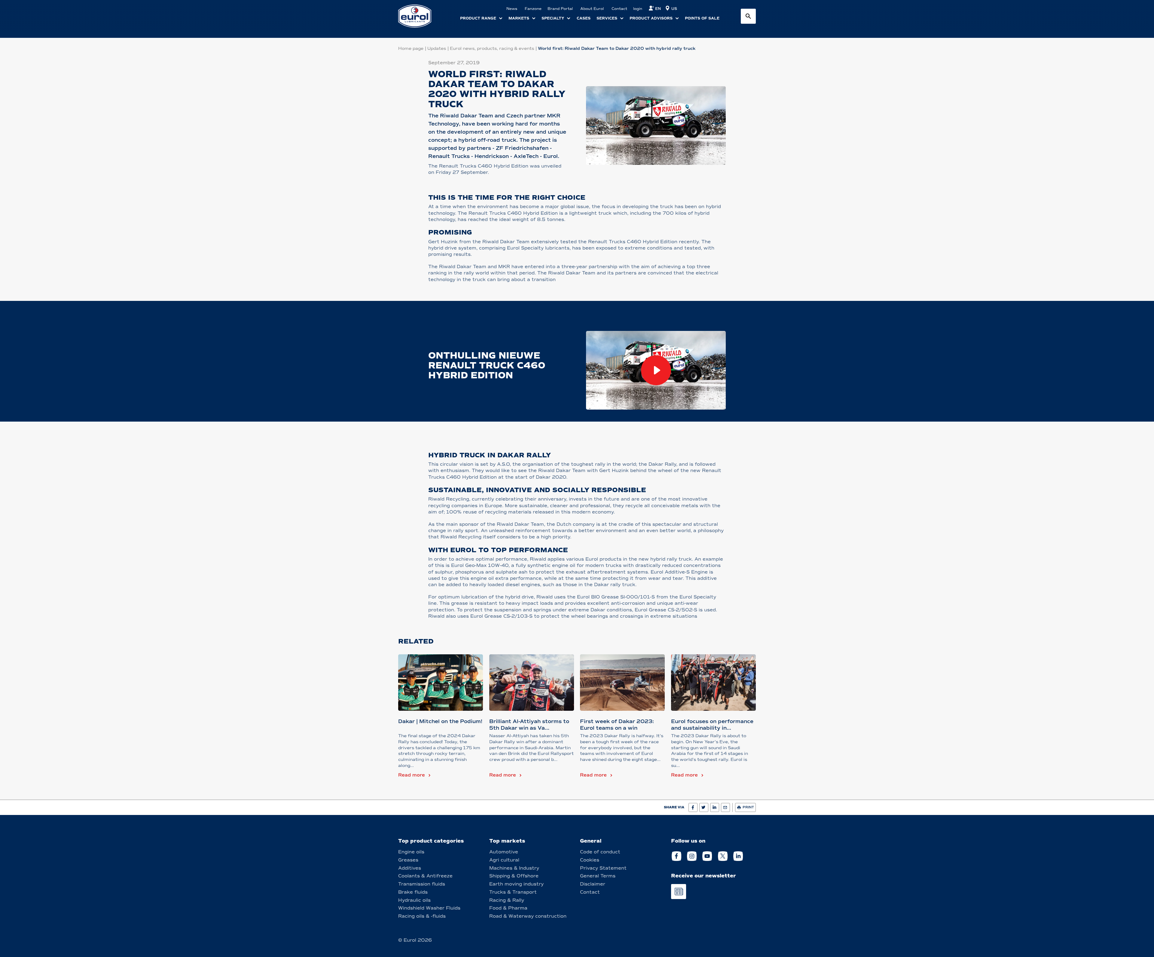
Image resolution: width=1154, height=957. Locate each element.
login (637, 9)
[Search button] (748, 16)
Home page (410, 48)
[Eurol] (418, 16)
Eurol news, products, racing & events (492, 48)
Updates (436, 48)
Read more (411, 775)
